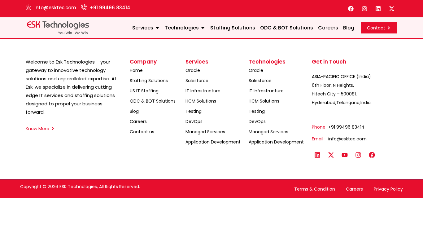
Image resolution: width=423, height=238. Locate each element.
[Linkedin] (378, 8)
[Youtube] (344, 155)
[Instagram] (364, 8)
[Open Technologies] (202, 28)
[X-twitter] (391, 8)
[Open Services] (157, 28)
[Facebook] (350, 8)
